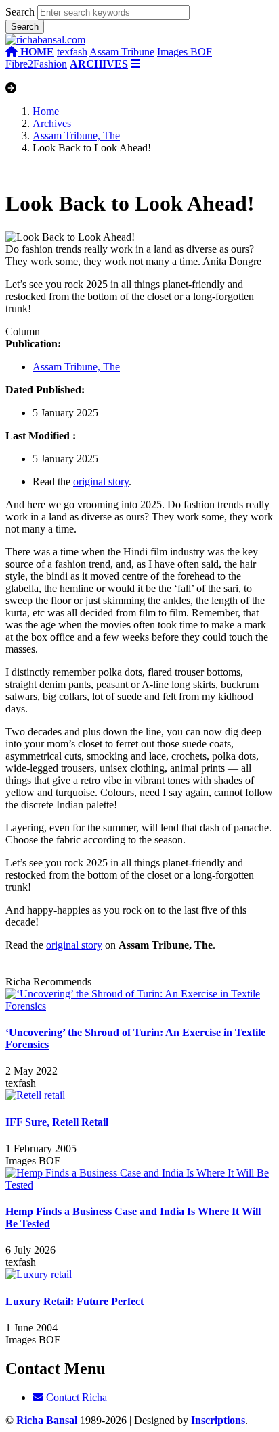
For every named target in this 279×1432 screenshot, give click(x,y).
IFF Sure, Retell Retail (56, 1122)
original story (101, 481)
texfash (72, 51)
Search (20, 12)
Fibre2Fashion (36, 64)
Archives (52, 123)
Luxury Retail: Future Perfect (74, 1301)
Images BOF (184, 51)
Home (46, 111)
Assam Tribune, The (76, 135)
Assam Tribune (121, 51)
